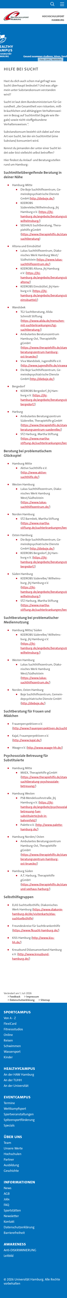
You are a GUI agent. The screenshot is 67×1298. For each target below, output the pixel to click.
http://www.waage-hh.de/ (44, 748)
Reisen (8, 1040)
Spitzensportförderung (19, 1120)
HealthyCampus (19, 1068)
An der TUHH (13, 1080)
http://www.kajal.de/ (27, 740)
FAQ (6, 1205)
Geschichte (11, 1171)
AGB (7, 1194)
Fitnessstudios (13, 1029)
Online (8, 1035)
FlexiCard (10, 1024)
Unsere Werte (13, 1148)
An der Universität (16, 1086)
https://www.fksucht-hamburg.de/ (35, 930)
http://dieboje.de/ (42, 198)
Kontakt (9, 1222)
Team (7, 1143)
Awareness (15, 1244)
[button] (52, 4)
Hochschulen (12, 1154)
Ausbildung (11, 1165)
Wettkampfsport (15, 1109)
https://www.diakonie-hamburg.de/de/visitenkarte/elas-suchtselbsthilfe (37, 913)
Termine (9, 1103)
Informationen (19, 1182)
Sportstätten (12, 1210)
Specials (9, 1125)
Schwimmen (12, 1046)
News (7, 1188)
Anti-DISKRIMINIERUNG (20, 1250)
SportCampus (17, 1012)
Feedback (15, 996)
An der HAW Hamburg (19, 1074)
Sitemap (45, 1000)
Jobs (6, 1199)
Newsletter (11, 1216)
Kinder (8, 1057)
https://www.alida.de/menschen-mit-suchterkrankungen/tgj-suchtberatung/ (42, 325)
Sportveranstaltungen (19, 1114)
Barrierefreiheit (14, 1233)
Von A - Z (10, 1018)
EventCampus (17, 1097)
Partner (9, 1159)
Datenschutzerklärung (22, 1000)
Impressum (32, 996)
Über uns (13, 1137)
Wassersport (12, 1052)
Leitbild (8, 1256)
